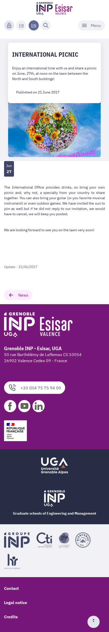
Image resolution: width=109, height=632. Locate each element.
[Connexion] (9, 25)
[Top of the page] (95, 622)
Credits (11, 616)
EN (33, 25)
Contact (11, 588)
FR (21, 25)
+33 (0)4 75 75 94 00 (41, 387)
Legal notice (15, 602)
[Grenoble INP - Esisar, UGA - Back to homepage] (55, 9)
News (23, 295)
